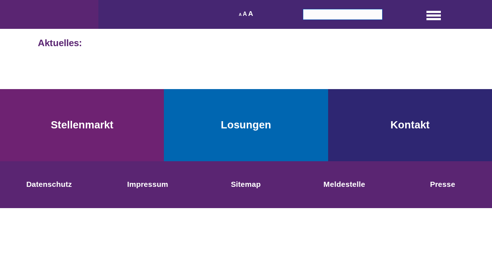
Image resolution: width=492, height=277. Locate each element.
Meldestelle (344, 184)
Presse (442, 184)
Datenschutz (49, 184)
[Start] (49, 14)
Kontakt (410, 125)
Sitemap (246, 184)
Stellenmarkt (82, 125)
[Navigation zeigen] (433, 14)
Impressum (147, 184)
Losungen (246, 125)
